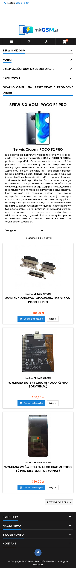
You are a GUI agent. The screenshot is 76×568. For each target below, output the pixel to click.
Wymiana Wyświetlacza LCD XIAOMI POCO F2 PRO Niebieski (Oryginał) (38, 469)
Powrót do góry (59, 502)
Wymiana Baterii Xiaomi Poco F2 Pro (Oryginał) (38, 385)
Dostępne (24, 230)
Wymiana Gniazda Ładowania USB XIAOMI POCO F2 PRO (38, 300)
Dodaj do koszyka (31, 318)
